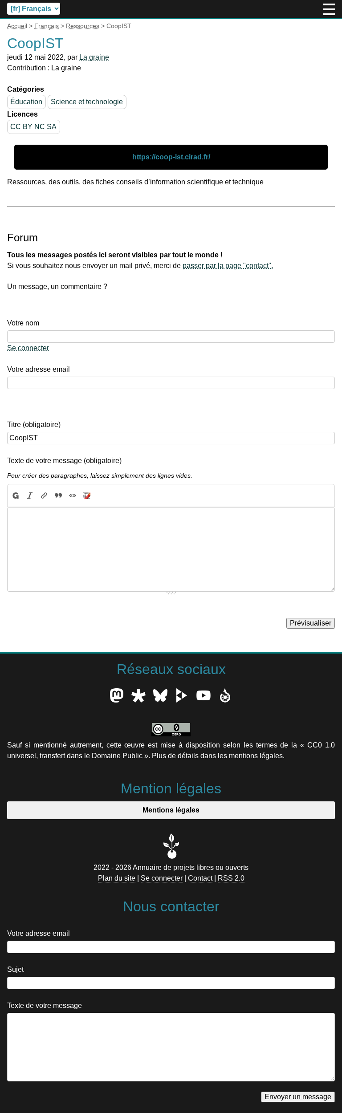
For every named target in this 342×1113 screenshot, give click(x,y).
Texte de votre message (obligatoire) (64, 460)
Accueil (17, 25)
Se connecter (28, 348)
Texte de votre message (44, 1005)
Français (46, 25)
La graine (94, 57)
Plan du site (116, 878)
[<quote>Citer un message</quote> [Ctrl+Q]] (58, 495)
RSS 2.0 (231, 878)
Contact (200, 878)
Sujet (15, 969)
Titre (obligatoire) (34, 424)
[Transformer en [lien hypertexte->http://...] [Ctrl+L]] (44, 495)
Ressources (82, 25)
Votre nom (23, 323)
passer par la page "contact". (228, 265)
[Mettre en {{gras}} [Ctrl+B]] (15, 495)
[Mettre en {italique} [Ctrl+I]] (30, 495)
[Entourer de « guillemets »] (72, 495)
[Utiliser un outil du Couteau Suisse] (87, 495)
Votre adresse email (38, 369)
